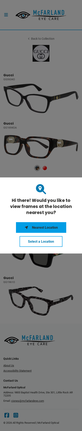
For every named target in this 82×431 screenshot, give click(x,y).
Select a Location (41, 242)
